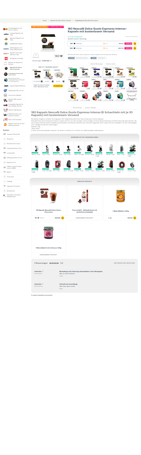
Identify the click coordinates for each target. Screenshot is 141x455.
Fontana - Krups (89, 169)
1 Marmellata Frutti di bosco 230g (48, 248)
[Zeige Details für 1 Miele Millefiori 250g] (120, 196)
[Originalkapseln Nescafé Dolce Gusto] (5, 74)
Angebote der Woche (52, 27)
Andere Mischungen (96, 64)
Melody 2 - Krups (100, 169)
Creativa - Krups (78, 169)
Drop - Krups (67, 153)
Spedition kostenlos (39, 27)
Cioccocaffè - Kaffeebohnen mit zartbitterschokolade (84, 211)
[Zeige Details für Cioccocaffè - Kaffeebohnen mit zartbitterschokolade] (84, 196)
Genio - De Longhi (68, 169)
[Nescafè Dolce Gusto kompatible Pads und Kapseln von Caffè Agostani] (5, 80)
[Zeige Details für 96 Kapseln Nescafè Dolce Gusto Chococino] (48, 196)
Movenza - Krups (57, 153)
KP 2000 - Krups (89, 153)
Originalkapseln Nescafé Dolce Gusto (15, 74)
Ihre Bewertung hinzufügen (124, 263)
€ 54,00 (57, 86)
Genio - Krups (121, 153)
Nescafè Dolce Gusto (82, 58)
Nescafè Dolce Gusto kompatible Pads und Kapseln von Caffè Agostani (16, 80)
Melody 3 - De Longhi (131, 154)
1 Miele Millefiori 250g (121, 211)
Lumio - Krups (46, 153)
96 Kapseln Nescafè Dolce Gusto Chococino (48, 211)
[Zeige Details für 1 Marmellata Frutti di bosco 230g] (48, 232)
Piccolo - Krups (110, 169)
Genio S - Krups (36, 153)
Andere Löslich (110, 64)
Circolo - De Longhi (120, 170)
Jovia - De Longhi (47, 169)
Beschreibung (77, 108)
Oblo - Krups (56, 169)
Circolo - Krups (132, 169)
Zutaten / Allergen (90, 108)
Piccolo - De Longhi (35, 170)
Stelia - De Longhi (79, 153)
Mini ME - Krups (110, 153)
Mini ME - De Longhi (99, 154)
